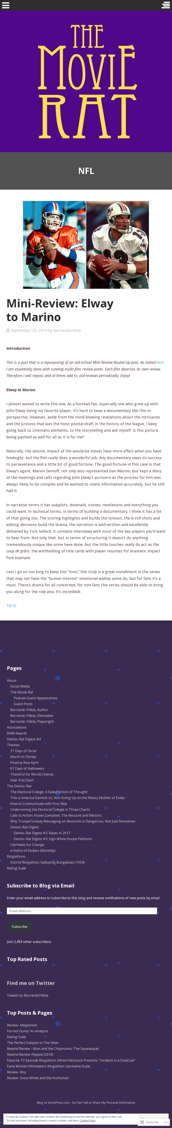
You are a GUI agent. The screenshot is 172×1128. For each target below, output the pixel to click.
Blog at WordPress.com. (53, 1103)
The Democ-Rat (19, 786)
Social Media (20, 686)
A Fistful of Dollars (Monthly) (32, 850)
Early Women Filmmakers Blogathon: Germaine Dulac (49, 1066)
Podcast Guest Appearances (35, 698)
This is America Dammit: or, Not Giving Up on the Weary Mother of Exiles (67, 797)
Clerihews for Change (27, 844)
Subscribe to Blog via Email (40, 885)
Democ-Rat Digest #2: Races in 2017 (42, 833)
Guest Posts (23, 704)
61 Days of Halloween (27, 768)
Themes (13, 745)
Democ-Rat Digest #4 (24, 739)
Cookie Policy (87, 1120)
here (160, 362)
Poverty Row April (24, 762)
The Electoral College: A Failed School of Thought (48, 792)
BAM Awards (17, 733)
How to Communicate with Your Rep (38, 803)
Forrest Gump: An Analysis (27, 1031)
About (12, 680)
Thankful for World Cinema (31, 774)
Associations (17, 727)
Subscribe (19, 926)
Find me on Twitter (31, 982)
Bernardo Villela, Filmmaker (31, 715)
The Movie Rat (21, 692)
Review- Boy (16, 1072)
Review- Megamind (22, 1025)
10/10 (11, 605)
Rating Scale (16, 868)
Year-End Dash (22, 780)
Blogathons (16, 856)
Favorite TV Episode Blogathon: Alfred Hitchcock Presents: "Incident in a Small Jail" (71, 1060)
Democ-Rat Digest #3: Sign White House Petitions (53, 839)
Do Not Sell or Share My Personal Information (103, 1103)
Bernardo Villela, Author (29, 709)
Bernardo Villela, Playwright (32, 721)
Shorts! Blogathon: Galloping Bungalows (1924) (47, 862)
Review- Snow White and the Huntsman (38, 1078)
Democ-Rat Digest (24, 827)
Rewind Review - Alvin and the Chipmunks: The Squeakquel (53, 1048)
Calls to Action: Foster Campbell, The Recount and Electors (56, 815)
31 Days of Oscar (23, 751)
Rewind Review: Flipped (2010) (30, 1054)
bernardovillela (67, 330)
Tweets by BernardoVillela (27, 995)
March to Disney (23, 756)
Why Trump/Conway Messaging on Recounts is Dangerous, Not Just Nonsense (72, 821)
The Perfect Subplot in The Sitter (33, 1042)
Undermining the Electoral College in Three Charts (50, 809)
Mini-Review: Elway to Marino (59, 309)
